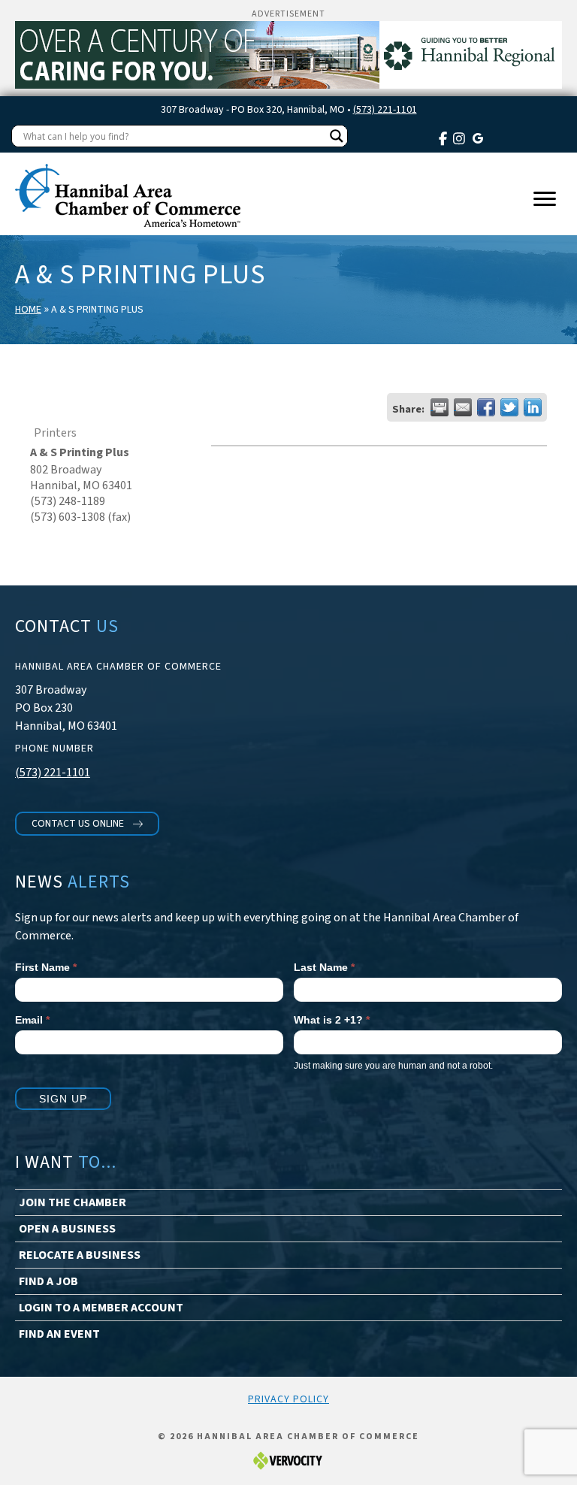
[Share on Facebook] (486, 407)
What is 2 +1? (332, 1020)
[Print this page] (439, 407)
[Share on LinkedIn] (533, 407)
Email (32, 1020)
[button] (87, 824)
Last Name (324, 967)
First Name (46, 967)
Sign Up (63, 1099)
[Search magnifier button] (336, 136)
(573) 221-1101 (385, 109)
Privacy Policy (288, 1399)
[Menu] (544, 199)
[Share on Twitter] (509, 407)
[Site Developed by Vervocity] (288, 1460)
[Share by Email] (463, 407)
